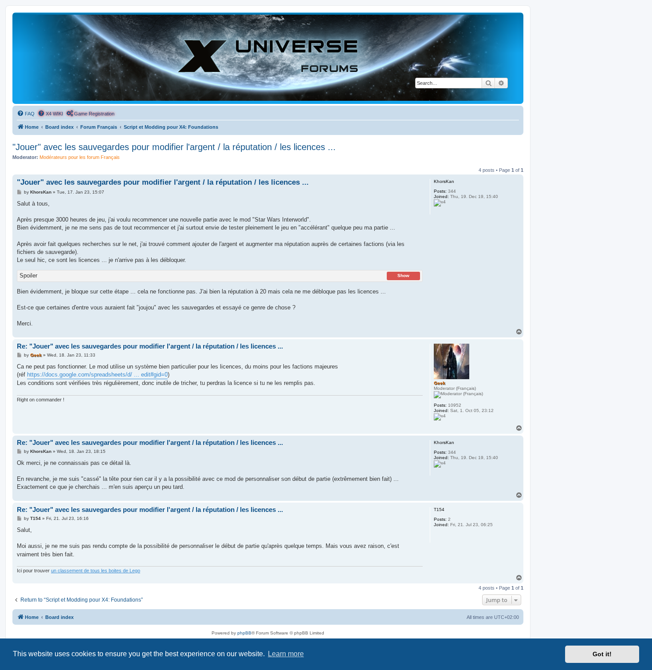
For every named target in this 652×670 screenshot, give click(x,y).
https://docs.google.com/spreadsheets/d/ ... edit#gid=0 (97, 374)
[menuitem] (26, 113)
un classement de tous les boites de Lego (95, 570)
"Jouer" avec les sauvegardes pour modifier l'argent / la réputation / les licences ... (174, 147)
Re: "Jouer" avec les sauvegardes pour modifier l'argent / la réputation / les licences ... (150, 346)
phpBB (244, 632)
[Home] (268, 58)
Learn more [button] (286, 654)
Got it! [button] (602, 654)
